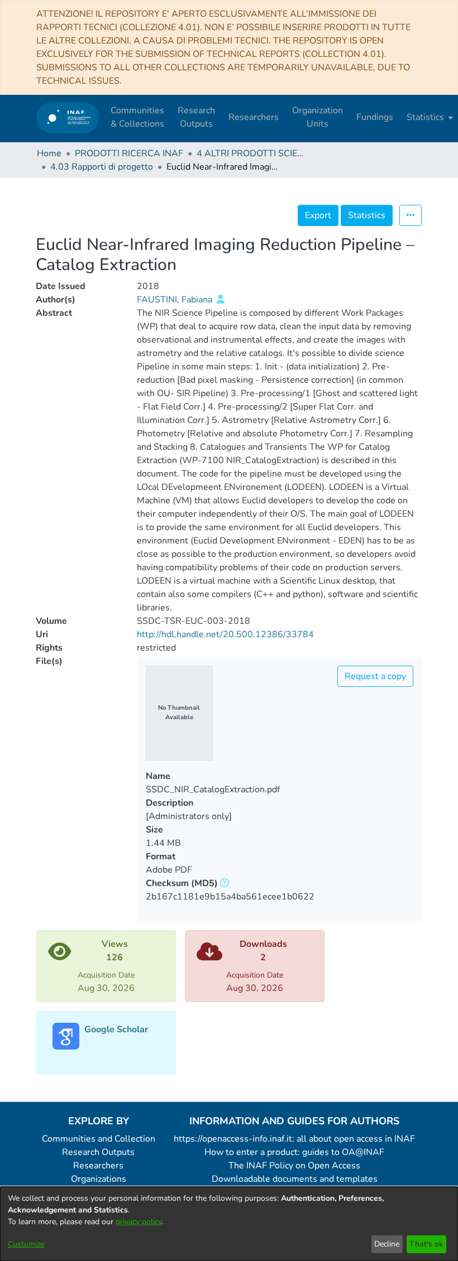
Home (49, 153)
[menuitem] (428, 117)
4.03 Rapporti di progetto (101, 167)
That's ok (426, 1244)
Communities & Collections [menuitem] (137, 117)
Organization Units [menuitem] (317, 117)
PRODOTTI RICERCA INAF (129, 153)
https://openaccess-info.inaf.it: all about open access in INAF (294, 1139)
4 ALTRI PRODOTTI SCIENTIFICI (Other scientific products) (252, 153)
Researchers (98, 1165)
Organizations (98, 1179)
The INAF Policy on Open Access (294, 1165)
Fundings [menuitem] (374, 117)
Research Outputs (98, 1152)
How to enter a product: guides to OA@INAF (294, 1152)
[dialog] (229, 1224)
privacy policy (138, 1221)
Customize (26, 1244)
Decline (386, 1244)
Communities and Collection (98, 1139)
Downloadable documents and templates (295, 1179)
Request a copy (375, 676)
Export (318, 215)
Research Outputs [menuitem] (196, 117)
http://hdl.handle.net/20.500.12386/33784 (225, 634)
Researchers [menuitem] (253, 117)
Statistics (366, 215)
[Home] (67, 117)
